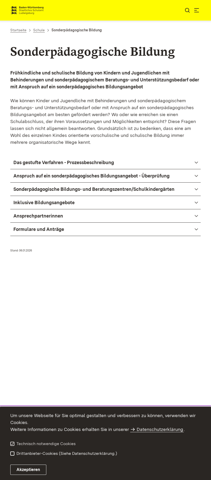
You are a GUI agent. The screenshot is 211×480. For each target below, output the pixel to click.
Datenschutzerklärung (160, 429)
